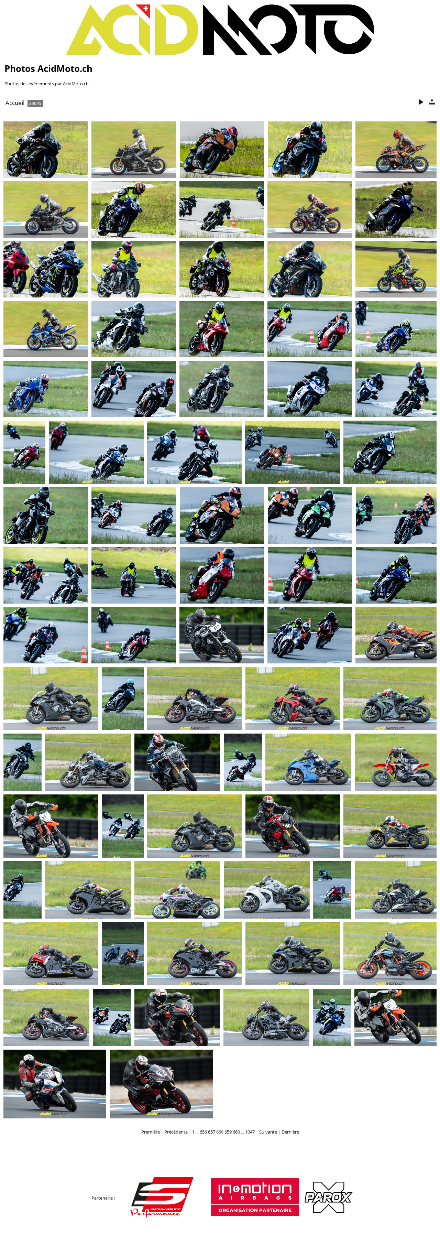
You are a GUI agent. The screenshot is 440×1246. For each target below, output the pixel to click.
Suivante (268, 1132)
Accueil (15, 103)
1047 (250, 1132)
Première (150, 1132)
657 (211, 1132)
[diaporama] (421, 102)
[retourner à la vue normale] (432, 102)
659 (228, 1132)
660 (236, 1132)
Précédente (176, 1132)
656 (203, 1132)
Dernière (290, 1132)
